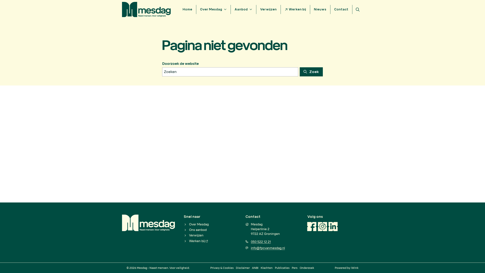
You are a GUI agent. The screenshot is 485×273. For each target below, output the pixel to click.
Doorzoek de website (180, 64)
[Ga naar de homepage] (146, 9)
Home (187, 9)
